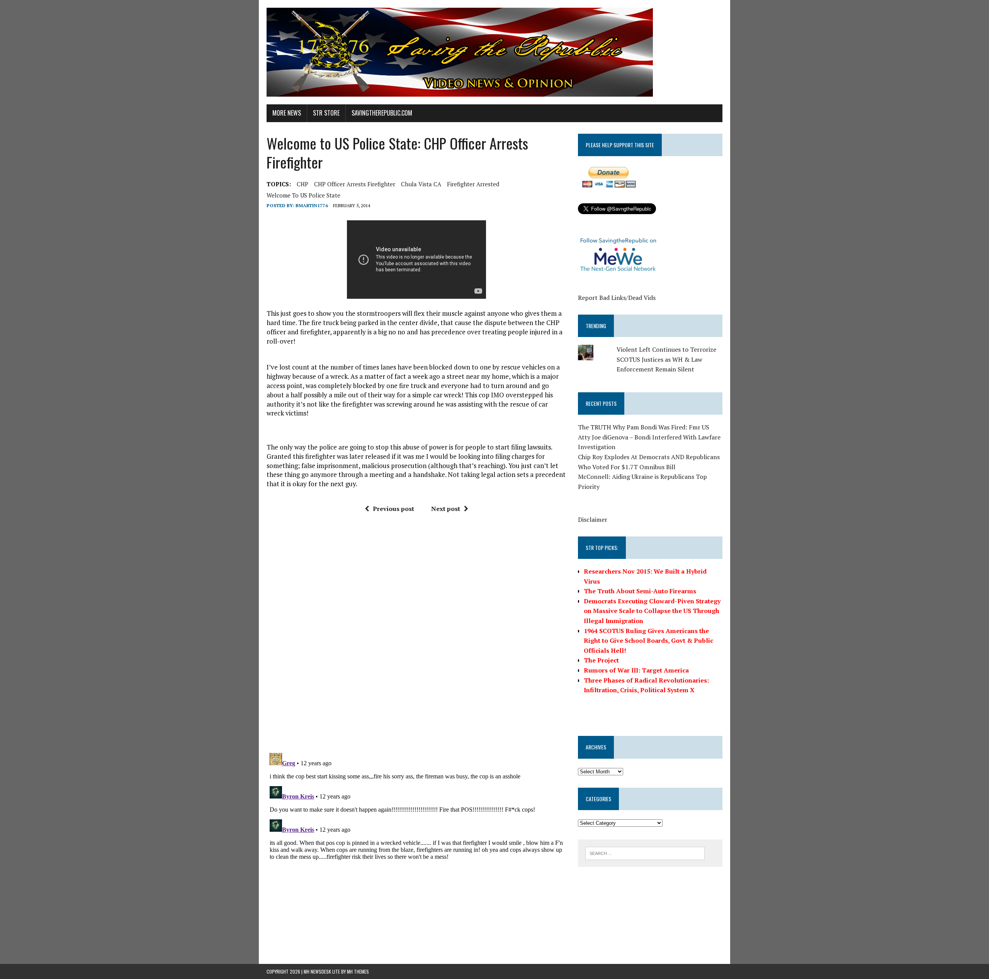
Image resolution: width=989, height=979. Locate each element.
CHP (302, 184)
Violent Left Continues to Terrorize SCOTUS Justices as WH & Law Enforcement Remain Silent (666, 359)
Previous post (393, 508)
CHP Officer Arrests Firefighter (354, 184)
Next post (445, 508)
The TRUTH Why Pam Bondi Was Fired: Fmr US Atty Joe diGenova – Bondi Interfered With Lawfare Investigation (649, 437)
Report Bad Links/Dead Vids (617, 297)
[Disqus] (417, 635)
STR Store (326, 112)
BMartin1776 (312, 205)
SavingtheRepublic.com (382, 112)
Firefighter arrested (473, 184)
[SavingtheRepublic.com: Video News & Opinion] (494, 52)
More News (286, 112)
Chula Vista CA (421, 184)
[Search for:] (645, 852)
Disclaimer (592, 519)
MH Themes (358, 971)
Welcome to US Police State (303, 195)
